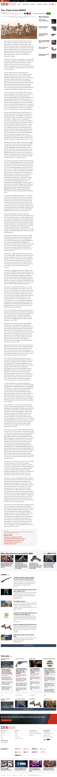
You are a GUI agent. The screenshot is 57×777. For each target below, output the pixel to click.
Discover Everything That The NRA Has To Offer (34, 770)
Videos (16, 735)
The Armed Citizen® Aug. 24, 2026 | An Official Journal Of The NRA (35, 670)
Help (1, 736)
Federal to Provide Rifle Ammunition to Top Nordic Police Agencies (25, 613)
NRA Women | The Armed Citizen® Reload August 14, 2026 (35, 683)
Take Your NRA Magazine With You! (6, 769)
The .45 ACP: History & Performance (13, 542)
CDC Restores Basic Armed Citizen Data (24, 635)
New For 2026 (26, 4)
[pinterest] (30, 13)
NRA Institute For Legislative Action (35, 733)
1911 (4, 531)
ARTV (2, 695)
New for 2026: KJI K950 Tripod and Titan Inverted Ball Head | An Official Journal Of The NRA (49, 679)
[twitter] (27, 13)
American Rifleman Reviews (5, 699)
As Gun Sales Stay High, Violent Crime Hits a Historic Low (25, 590)
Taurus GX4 (6, 675)
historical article (30, 531)
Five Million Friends (19, 601)
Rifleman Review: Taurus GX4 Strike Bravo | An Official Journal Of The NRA (7, 671)
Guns (17, 586)
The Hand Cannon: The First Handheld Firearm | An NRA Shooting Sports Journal (21, 679)
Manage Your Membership (48, 736)
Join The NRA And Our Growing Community (21, 769)
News (18, 4)
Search (2, 738)
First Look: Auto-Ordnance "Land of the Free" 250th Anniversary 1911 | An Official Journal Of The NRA (21, 566)
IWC (45, 674)
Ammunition (18, 621)
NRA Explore (31, 735)
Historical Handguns (19, 13)
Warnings (20, 775)
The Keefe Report (48, 699)
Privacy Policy (3, 775)
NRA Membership (47, 732)
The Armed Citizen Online (34, 675)
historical (25, 531)
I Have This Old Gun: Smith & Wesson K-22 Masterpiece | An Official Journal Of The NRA (21, 671)
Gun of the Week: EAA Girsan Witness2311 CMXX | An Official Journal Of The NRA (49, 565)
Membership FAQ (47, 735)
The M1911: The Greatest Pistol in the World (14, 538)
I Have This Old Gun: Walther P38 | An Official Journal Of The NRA (21, 689)
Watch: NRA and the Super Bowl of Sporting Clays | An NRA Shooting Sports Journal (7, 678)
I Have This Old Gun (19, 658)
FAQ (1, 735)
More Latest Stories (33, 645)
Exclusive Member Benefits (48, 733)
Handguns (5, 13)
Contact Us (3, 733)
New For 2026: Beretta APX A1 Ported (25, 625)
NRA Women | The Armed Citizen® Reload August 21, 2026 (35, 678)
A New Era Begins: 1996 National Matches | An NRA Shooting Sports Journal (7, 565)
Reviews (33, 4)
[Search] (55, 4)
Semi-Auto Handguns (11, 13)
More (11, 656)
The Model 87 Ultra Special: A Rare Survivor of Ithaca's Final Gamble (24, 578)
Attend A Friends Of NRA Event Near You (49, 769)
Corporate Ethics (14, 775)
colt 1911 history (9, 531)
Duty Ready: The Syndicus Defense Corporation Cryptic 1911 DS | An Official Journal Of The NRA (35, 566)
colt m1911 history (15, 531)
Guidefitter (48, 674)
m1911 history (9, 532)
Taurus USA (4, 674)
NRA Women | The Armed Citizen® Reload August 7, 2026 (34, 688)
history (5, 532)
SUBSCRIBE (6, 720)
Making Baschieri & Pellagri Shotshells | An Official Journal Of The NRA (7, 688)
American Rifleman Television (5, 659)
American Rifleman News (49, 658)
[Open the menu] (53, 4)
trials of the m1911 (15, 532)
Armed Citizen (16, 598)
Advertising (3, 732)
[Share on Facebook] (25, 13)
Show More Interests (34, 709)
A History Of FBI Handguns (10, 543)
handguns (21, 531)
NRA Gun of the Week (42, 4)
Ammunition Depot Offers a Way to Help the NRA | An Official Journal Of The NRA (49, 690)
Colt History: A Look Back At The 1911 (13, 537)
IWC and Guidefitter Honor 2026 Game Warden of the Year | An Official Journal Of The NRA (49, 671)
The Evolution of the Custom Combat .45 (14, 540)
